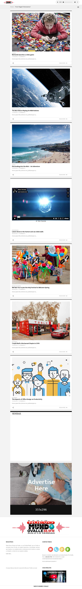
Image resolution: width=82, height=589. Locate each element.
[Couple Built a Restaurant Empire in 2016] (41, 320)
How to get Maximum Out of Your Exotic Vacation (34, 437)
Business (14, 341)
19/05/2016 (14, 168)
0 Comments (22, 56)
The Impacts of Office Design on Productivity (27, 399)
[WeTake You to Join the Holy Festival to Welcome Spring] (41, 265)
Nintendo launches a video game (23, 55)
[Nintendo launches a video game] (41, 32)
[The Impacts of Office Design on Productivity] (41, 376)
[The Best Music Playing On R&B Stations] (41, 88)
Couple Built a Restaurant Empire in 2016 (25, 343)
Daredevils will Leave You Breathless (30, 419)
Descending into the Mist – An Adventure (26, 166)
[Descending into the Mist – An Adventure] (41, 143)
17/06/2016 (14, 56)
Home (12, 6)
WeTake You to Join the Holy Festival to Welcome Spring (30, 287)
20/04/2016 (14, 233)
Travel (14, 164)
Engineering (15, 230)
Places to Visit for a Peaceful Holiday (30, 446)
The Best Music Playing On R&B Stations (25, 110)
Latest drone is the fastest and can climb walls (27, 231)
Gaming (14, 53)
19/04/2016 (14, 345)
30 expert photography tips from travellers (32, 455)
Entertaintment (16, 109)
